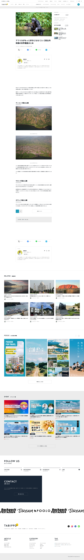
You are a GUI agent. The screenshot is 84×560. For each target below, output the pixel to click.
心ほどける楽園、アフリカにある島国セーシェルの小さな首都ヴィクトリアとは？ (42, 319)
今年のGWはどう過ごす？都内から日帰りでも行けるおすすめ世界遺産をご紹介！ (67, 319)
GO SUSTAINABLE (46, 4)
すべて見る (66, 25)
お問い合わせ (72, 1)
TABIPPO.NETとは (40, 1)
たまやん (12, 299)
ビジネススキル (32, 544)
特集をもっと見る (40, 381)
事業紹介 (51, 1)
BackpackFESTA (32, 545)
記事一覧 (20, 4)
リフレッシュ (31, 548)
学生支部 (59, 1)
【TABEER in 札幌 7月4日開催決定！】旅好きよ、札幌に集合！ (41, 436)
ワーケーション (61, 20)
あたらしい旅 (62, 19)
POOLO (55, 1)
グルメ (58, 4)
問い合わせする (21, 494)
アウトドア (63, 4)
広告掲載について (65, 1)
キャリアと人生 (53, 4)
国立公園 (26, 219)
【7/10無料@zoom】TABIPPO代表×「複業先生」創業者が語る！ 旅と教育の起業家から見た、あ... (41, 416)
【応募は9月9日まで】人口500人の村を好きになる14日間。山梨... (62, 34)
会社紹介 (46, 1)
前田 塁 (24, 59)
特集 (23, 4)
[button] (79, 336)
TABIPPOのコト (57, 19)
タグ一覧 (67, 14)
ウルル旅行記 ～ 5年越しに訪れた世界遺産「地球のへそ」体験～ (68, 296)
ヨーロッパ (56, 20)
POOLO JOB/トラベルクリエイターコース (61, 17)
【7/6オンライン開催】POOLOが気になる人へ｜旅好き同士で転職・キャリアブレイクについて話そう (15, 437)
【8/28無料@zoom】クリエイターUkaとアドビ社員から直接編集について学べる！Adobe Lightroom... (16, 416)
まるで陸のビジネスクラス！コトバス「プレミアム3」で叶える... (62, 38)
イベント (27, 4)
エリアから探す (61, 27)
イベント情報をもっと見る (42, 446)
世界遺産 (19, 219)
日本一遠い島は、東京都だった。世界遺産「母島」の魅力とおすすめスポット (16, 319)
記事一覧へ (26, 62)
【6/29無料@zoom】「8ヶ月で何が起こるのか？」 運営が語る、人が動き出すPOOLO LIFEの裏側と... (68, 437)
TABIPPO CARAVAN (7, 294)
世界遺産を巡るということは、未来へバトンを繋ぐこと (40, 296)
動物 (23, 219)
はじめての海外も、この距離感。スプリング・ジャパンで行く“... (62, 29)
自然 (41, 548)
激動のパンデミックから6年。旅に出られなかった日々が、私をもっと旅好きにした (16, 297)
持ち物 (41, 544)
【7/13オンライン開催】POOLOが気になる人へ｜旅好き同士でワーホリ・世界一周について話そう (67, 416)
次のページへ (39, 211)
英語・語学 (42, 545)
